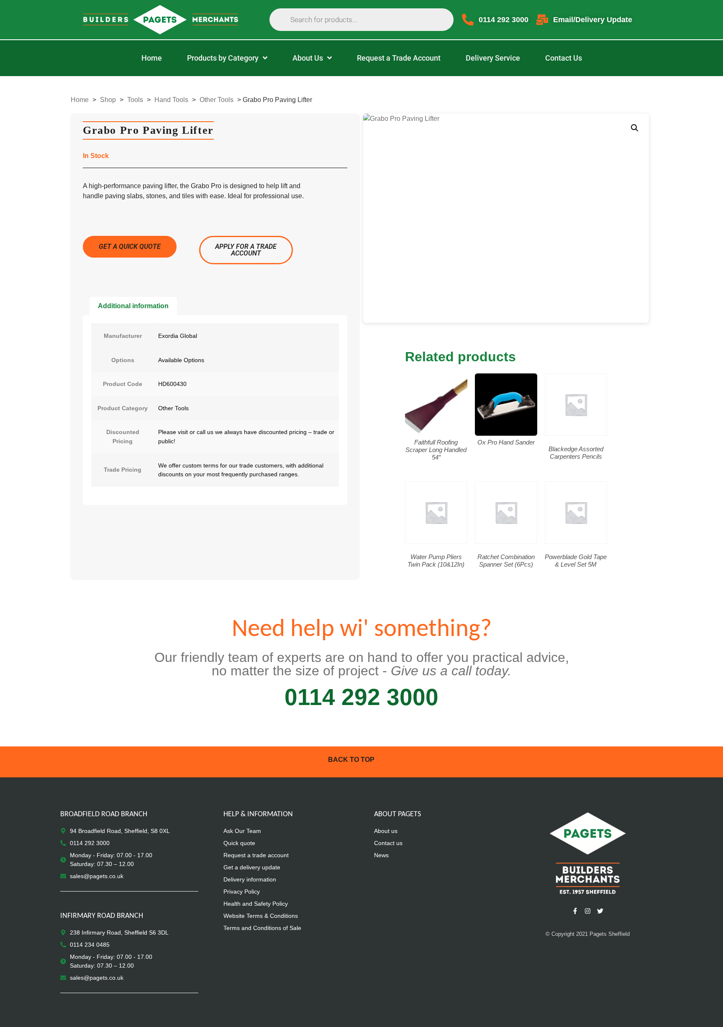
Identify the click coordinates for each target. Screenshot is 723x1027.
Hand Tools (171, 99)
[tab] (133, 306)
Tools (135, 99)
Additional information (133, 305)
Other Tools (216, 99)
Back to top (351, 759)
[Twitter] (600, 911)
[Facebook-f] (575, 911)
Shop (108, 99)
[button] (634, 127)
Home (80, 99)
